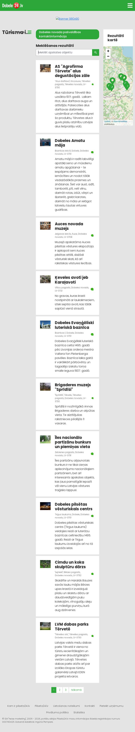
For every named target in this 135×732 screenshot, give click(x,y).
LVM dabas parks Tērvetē (72, 627)
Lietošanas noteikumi (66, 706)
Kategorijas (18, 32)
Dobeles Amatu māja (70, 143)
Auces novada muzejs (69, 226)
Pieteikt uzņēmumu (111, 706)
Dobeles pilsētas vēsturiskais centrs (73, 507)
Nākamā (76, 690)
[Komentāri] (93, 84)
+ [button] (108, 51)
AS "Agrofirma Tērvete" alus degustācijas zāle (72, 71)
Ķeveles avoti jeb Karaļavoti (71, 280)
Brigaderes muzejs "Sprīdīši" (73, 387)
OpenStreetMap (120, 121)
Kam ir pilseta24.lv (18, 706)
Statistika (79, 712)
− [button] (108, 56)
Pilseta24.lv (41, 706)
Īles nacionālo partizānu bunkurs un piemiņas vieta (73, 442)
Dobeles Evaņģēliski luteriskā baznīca (74, 325)
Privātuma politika (57, 712)
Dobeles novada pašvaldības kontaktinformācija (60, 34)
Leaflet (107, 121)
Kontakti (90, 706)
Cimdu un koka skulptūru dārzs (70, 565)
